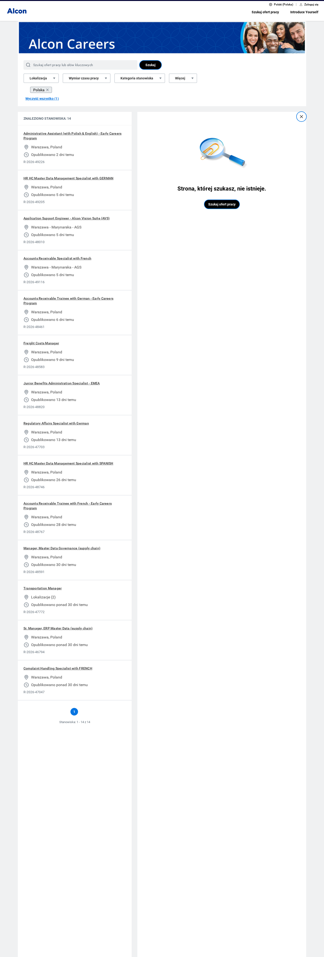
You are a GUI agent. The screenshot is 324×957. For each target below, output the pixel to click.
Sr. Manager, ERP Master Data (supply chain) (58, 628)
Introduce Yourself (304, 12)
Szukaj (150, 65)
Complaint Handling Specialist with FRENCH (57, 668)
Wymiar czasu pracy (84, 78)
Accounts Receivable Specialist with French (57, 258)
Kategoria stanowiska (136, 78)
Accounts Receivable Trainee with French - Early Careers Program (67, 505)
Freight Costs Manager (41, 343)
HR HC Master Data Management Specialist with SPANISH (68, 463)
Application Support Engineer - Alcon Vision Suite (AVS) (66, 218)
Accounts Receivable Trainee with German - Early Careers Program (68, 300)
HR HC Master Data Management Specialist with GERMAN (68, 178)
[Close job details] (301, 116)
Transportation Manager (42, 588)
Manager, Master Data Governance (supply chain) (61, 548)
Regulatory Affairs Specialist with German (56, 423)
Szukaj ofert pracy (265, 12)
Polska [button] (39, 90)
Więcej (180, 78)
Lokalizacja (38, 78)
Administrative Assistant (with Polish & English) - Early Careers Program (72, 136)
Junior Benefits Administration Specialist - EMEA (61, 383)
